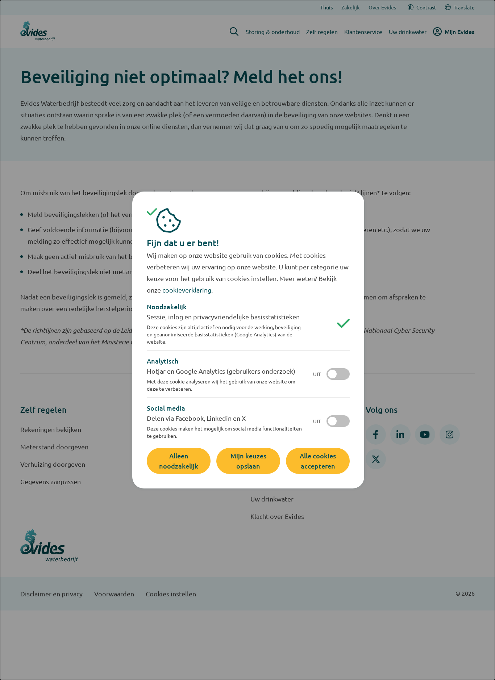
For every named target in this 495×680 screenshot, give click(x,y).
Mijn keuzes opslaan (248, 461)
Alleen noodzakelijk (178, 461)
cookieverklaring (186, 290)
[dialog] (247, 340)
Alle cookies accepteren (318, 461)
